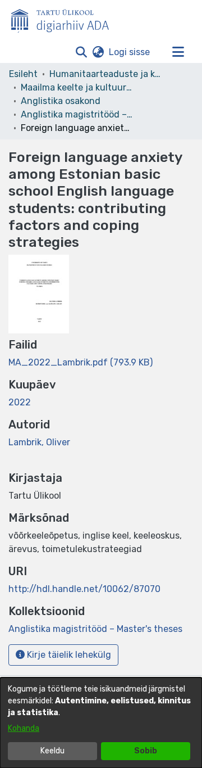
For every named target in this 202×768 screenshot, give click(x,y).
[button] (81, 52)
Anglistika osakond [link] (60, 101)
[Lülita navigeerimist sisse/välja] (178, 52)
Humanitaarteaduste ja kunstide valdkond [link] (105, 74)
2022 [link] (19, 402)
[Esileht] (64, 18)
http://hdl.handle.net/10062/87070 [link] (84, 589)
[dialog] (101, 722)
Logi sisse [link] (130, 52)
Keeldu (52, 751)
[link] (80, 362)
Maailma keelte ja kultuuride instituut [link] (77, 87)
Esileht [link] (23, 74)
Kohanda (23, 728)
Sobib (145, 751)
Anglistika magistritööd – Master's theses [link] (77, 114)
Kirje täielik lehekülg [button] (68, 654)
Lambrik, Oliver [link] (39, 442)
